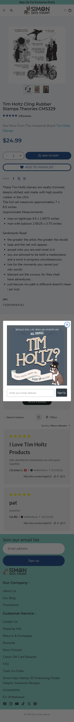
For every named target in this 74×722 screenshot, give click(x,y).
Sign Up (61, 392)
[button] (37, 355)
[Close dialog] (67, 324)
